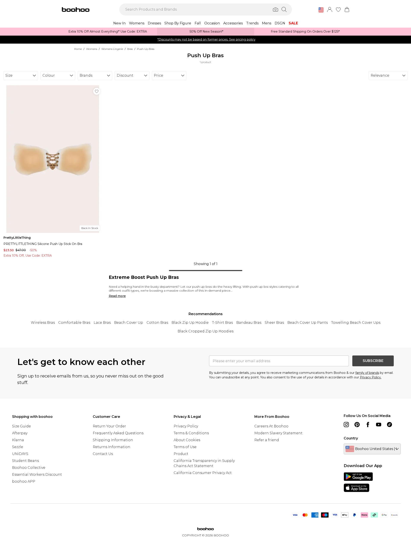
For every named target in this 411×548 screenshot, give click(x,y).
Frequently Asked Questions (118, 433)
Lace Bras (102, 323)
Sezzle (17, 447)
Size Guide (21, 426)
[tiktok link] (389, 424)
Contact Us (103, 454)
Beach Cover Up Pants (307, 323)
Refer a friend (266, 440)
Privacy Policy (186, 426)
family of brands (367, 373)
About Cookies (187, 440)
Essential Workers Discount (37, 474)
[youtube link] (378, 424)
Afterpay (19, 433)
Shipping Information (113, 440)
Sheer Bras (274, 323)
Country (351, 438)
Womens (91, 49)
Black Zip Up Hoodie (190, 323)
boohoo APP (23, 481)
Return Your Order (109, 426)
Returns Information (111, 447)
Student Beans (25, 461)
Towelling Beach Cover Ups (355, 323)
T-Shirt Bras (222, 323)
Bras (130, 49)
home (78, 49)
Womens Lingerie (112, 49)
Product (181, 454)
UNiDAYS (20, 454)
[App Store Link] (358, 482)
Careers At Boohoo (271, 426)
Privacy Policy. (370, 377)
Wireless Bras (43, 323)
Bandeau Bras (248, 323)
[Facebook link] (367, 424)
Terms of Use (185, 447)
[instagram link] (346, 424)
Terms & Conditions (191, 433)
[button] (321, 10)
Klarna (18, 440)
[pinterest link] (357, 424)
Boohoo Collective (28, 468)
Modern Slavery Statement (278, 433)
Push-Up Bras (145, 49)
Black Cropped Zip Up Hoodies (205, 331)
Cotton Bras (157, 323)
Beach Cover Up (128, 323)
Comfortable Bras (74, 323)
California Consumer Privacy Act (203, 473)
